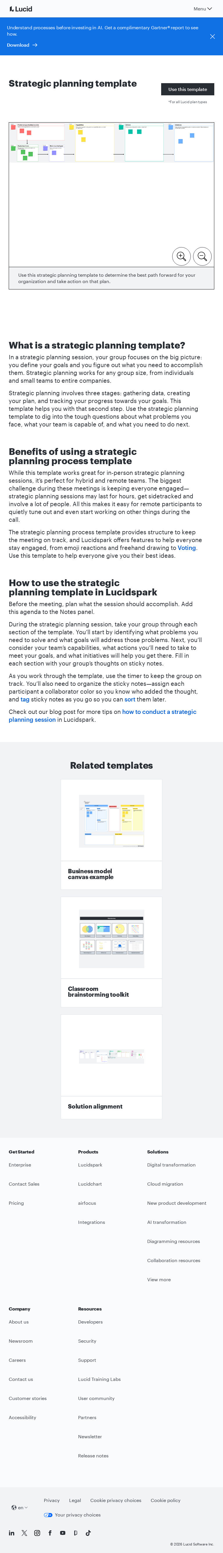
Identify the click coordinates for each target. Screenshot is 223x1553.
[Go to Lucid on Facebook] (50, 1533)
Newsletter (90, 1436)
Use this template (187, 89)
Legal (75, 1500)
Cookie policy (166, 1500)
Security (87, 1341)
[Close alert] (212, 36)
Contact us (21, 1379)
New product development (176, 1203)
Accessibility (22, 1417)
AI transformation (166, 1222)
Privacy (52, 1500)
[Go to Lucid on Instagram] (37, 1533)
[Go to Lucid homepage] (28, 8)
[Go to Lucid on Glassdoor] (75, 1533)
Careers (17, 1360)
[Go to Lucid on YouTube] (63, 1533)
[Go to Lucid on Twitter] (24, 1533)
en (21, 1507)
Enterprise (20, 1164)
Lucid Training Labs (99, 1379)
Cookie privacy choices (115, 1500)
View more (159, 1279)
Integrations (91, 1222)
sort (130, 699)
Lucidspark (90, 1164)
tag (25, 699)
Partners (87, 1417)
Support (87, 1360)
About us (19, 1321)
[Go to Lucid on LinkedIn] (12, 1533)
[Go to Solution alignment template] (111, 1067)
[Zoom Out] (202, 256)
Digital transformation (171, 1164)
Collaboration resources (173, 1260)
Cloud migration (165, 1183)
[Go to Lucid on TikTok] (88, 1533)
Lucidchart (90, 1183)
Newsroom (21, 1341)
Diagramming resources (173, 1241)
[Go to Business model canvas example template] (111, 834)
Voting (187, 547)
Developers (90, 1321)
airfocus (87, 1203)
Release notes (93, 1455)
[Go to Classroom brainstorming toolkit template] (111, 952)
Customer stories (28, 1398)
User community (96, 1398)
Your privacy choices (78, 1514)
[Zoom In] (181, 256)
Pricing (16, 1203)
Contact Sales (24, 1183)
